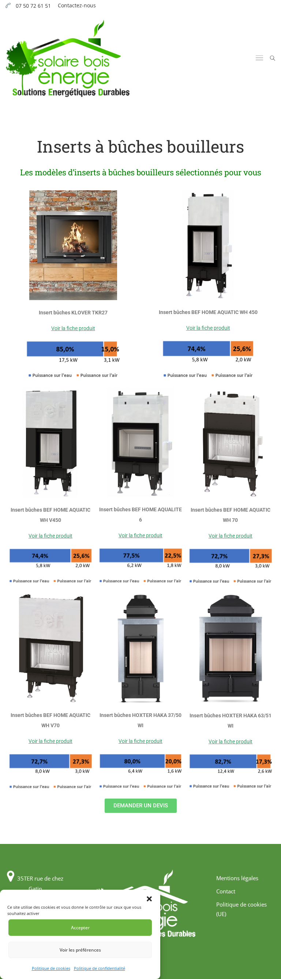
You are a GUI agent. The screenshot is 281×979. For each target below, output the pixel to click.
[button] (149, 899)
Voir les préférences (80, 950)
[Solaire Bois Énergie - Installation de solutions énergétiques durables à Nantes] (67, 58)
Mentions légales (237, 878)
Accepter (80, 927)
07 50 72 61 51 (33, 5)
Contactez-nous (77, 5)
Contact (225, 891)
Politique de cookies (51, 968)
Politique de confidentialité (99, 968)
